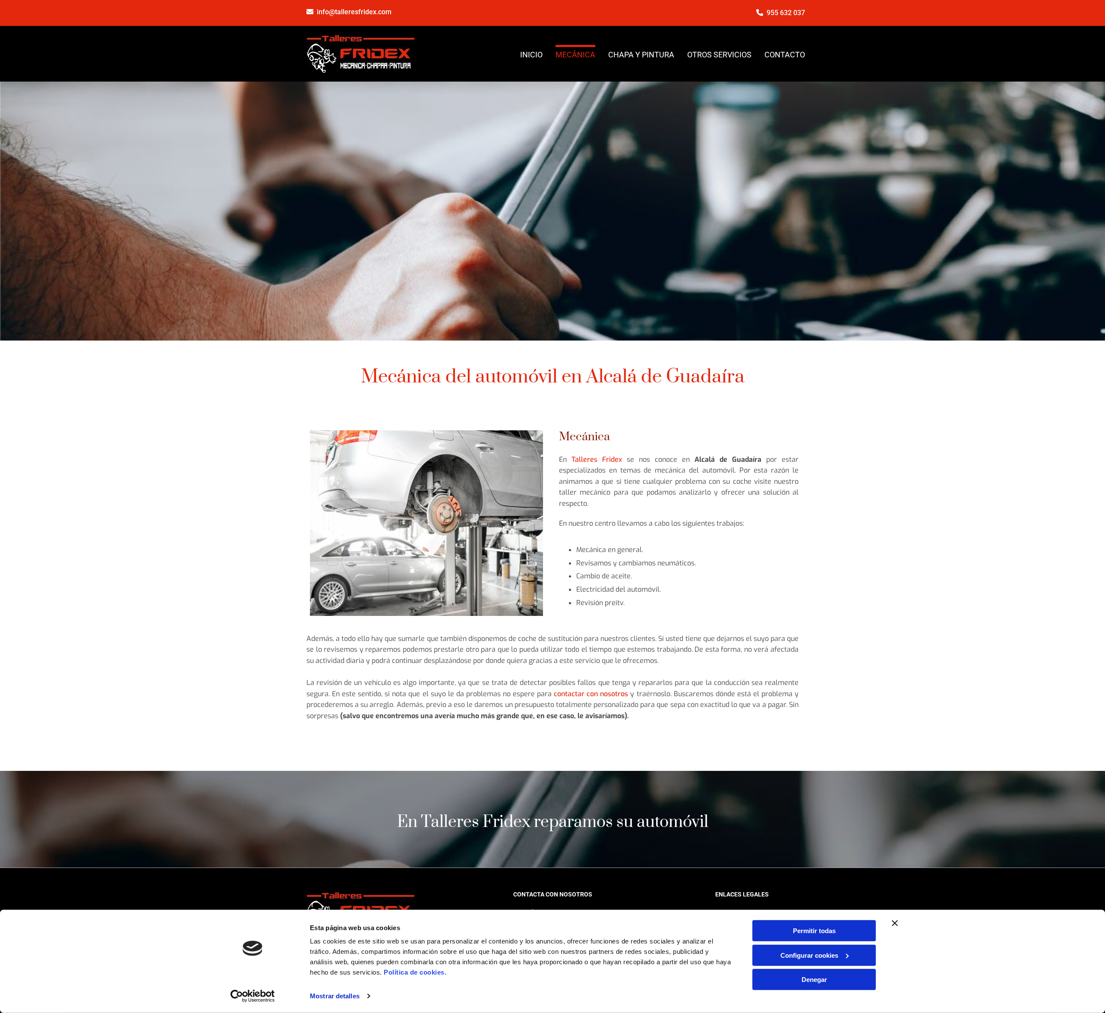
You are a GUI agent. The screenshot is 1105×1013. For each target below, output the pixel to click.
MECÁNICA (575, 54)
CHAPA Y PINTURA (641, 54)
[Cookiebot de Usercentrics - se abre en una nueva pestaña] (252, 996)
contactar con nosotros (591, 693)
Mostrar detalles (335, 996)
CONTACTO (784, 54)
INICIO (531, 54)
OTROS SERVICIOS (719, 54)
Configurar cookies (809, 955)
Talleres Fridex (599, 459)
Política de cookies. (415, 972)
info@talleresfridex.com (354, 12)
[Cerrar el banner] (895, 923)
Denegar (814, 979)
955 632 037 (786, 13)
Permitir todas (814, 930)
